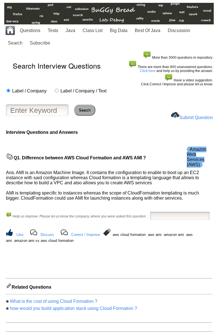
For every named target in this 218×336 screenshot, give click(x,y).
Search (15, 43)
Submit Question (196, 117)
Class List (92, 30)
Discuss (47, 235)
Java (70, 30)
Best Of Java (147, 30)
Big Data (118, 30)
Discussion (179, 30)
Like (19, 235)
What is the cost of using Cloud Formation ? (53, 301)
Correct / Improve (85, 235)
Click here (148, 71)
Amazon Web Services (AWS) (196, 157)
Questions (30, 30)
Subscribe (40, 43)
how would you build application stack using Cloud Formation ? (73, 308)
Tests (53, 30)
